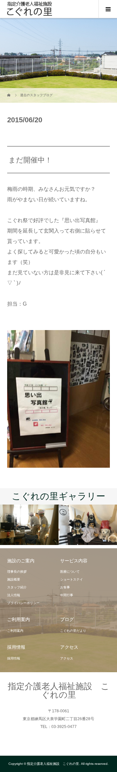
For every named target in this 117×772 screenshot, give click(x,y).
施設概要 (13, 579)
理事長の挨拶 (17, 571)
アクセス (66, 658)
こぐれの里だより (73, 630)
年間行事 (66, 595)
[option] (29, 525)
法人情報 (13, 595)
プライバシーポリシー (23, 603)
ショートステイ (71, 579)
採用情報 (13, 658)
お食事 (65, 587)
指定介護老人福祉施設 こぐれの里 (59, 690)
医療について (70, 571)
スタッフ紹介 (17, 587)
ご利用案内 (15, 630)
